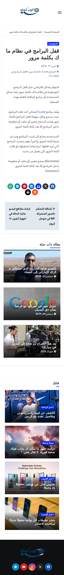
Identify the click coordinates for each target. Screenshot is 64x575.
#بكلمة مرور (35, 71)
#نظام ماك (53, 75)
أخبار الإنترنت (47, 478)
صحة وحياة (48, 443)
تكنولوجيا (53, 43)
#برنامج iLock (49, 71)
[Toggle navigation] (59, 13)
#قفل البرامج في (19, 71)
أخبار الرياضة (47, 407)
